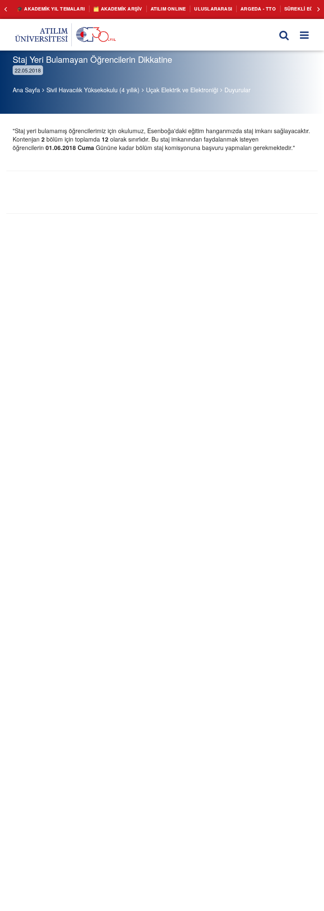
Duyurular (237, 90)
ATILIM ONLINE (156, 8)
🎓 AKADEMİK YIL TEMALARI (47, 8)
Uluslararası (196, 8)
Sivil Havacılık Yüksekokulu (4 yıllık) (93, 90)
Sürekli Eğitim (280, 8)
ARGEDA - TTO (238, 8)
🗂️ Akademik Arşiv (109, 8)
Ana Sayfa (26, 90)
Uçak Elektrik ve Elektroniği (182, 90)
